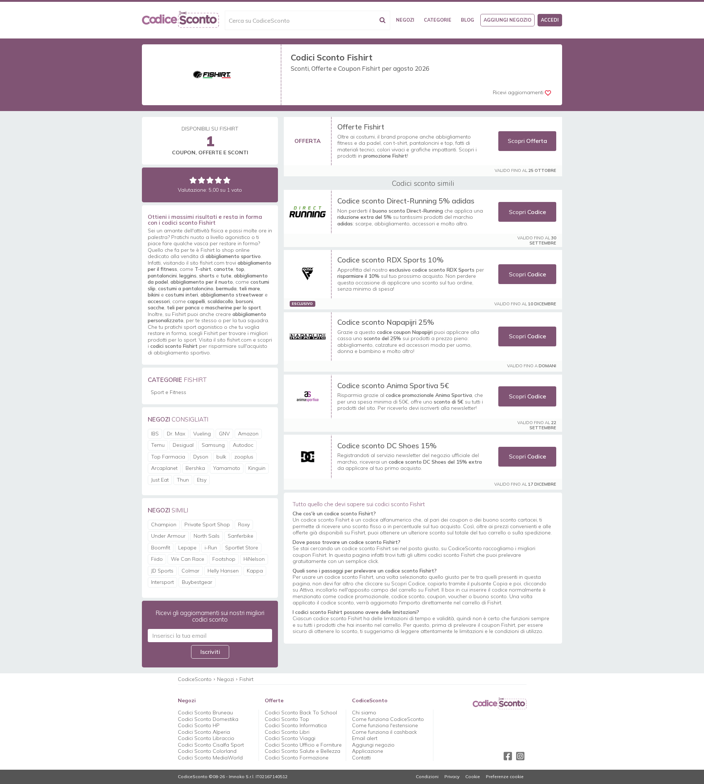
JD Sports (162, 570)
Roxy (244, 524)
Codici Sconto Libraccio (206, 738)
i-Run (211, 547)
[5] (227, 180)
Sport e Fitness (168, 392)
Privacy (451, 776)
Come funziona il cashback (384, 732)
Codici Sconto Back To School (301, 712)
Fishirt (246, 679)
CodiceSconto (195, 679)
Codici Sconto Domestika (208, 719)
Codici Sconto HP (199, 725)
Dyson (200, 456)
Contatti (361, 757)
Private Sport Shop (207, 524)
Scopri (527, 140)
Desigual (183, 445)
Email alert (364, 738)
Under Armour (168, 536)
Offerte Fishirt (360, 126)
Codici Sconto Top (287, 719)
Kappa (255, 570)
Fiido (157, 559)
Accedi (550, 20)
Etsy (201, 479)
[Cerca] (382, 20)
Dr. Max (176, 433)
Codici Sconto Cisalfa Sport (211, 744)
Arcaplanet (164, 468)
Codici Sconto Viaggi (290, 738)
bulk (221, 456)
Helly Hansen (223, 570)
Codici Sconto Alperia (204, 732)
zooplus (243, 456)
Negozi (405, 20)
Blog (467, 20)
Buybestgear (197, 582)
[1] (193, 180)
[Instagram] (520, 756)
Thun (183, 479)
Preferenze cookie (505, 776)
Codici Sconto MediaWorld (210, 757)
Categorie (437, 20)
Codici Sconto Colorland (207, 751)
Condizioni (427, 776)
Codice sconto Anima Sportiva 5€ (393, 385)
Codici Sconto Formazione (297, 757)
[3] (210, 180)
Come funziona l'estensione (385, 725)
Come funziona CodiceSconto (388, 719)
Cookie (472, 776)
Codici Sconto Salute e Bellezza (302, 751)
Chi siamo (364, 712)
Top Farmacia (168, 456)
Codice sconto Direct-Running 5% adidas (405, 200)
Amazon (248, 433)
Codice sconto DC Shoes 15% (387, 445)
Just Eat (160, 479)
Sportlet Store (241, 547)
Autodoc (243, 445)
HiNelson (254, 559)
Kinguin (256, 468)
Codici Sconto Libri (287, 732)
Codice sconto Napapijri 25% (385, 322)
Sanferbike (240, 536)
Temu (158, 445)
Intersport (162, 582)
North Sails (207, 536)
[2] (201, 180)
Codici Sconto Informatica (296, 725)
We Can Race (187, 559)
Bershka (195, 468)
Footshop (223, 559)
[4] (218, 180)
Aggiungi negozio (507, 20)
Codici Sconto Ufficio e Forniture (303, 744)
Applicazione (367, 751)
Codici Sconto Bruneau (205, 712)
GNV (224, 433)
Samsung (213, 445)
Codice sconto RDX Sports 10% (390, 259)
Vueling (202, 433)
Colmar (190, 570)
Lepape (187, 547)
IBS (155, 433)
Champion (163, 524)
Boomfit (160, 547)
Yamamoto (226, 468)
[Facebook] (508, 756)
